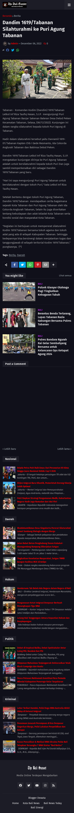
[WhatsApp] (17, 50)
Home (15, 803)
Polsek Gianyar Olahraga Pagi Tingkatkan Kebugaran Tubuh (53, 291)
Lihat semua (65, 275)
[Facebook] (7, 50)
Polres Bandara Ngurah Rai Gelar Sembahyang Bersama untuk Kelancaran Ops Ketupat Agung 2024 (53, 347)
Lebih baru (10, 448)
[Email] (45, 265)
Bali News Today (53, 803)
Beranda (7, 16)
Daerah (21, 255)
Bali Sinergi (37, 807)
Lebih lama (63, 448)
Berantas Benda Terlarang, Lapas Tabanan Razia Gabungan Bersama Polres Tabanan (54, 319)
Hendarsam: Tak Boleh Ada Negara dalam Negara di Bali (44, 588)
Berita (17, 16)
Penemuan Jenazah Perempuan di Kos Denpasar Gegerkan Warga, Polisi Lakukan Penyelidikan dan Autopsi (41, 726)
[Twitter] (12, 50)
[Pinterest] (37, 265)
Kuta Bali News (31, 803)
